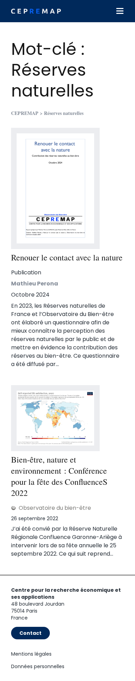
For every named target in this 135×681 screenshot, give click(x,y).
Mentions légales (31, 653)
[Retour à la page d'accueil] (36, 11)
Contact (30, 633)
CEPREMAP (24, 113)
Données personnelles (37, 666)
